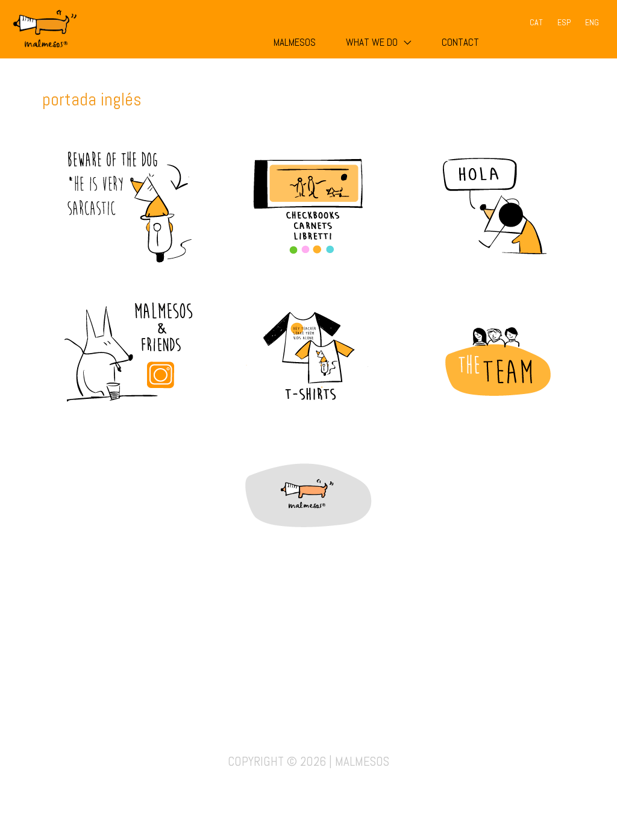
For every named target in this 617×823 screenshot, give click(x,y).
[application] (405, 42)
